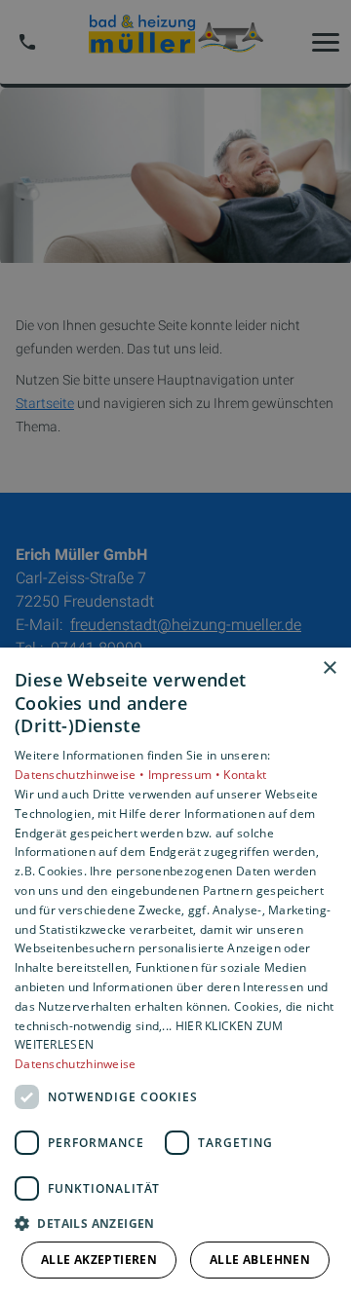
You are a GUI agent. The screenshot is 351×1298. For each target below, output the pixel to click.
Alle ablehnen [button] (260, 1259)
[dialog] (175, 973)
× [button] (329, 668)
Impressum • (186, 774)
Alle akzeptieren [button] (99, 1259)
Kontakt (244, 774)
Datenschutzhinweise (75, 1064)
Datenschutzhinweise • (81, 774)
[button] (175, 1222)
